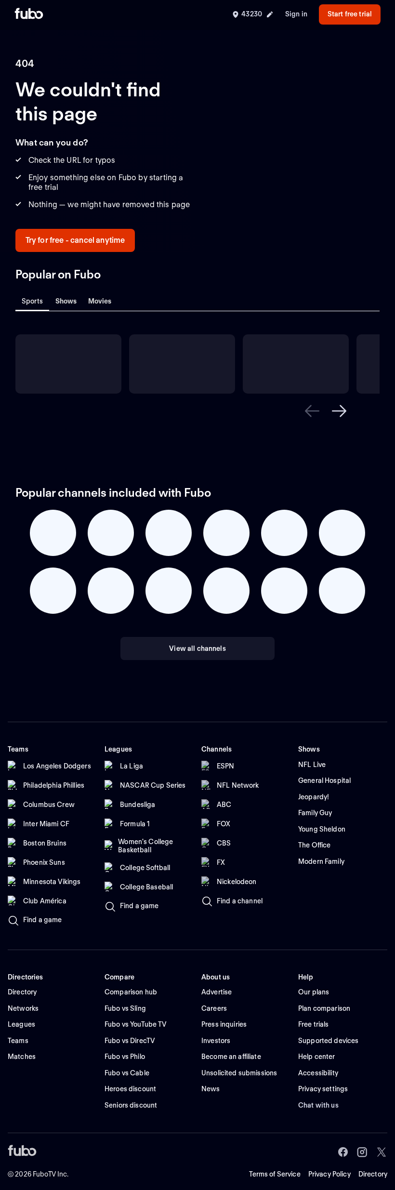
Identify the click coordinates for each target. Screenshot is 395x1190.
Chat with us (318, 1105)
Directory (372, 1174)
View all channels (197, 648)
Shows (66, 301)
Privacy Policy (329, 1174)
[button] (312, 411)
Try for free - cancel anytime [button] (75, 240)
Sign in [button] (296, 14)
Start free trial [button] (350, 14)
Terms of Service (275, 1174)
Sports (32, 301)
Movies (100, 301)
